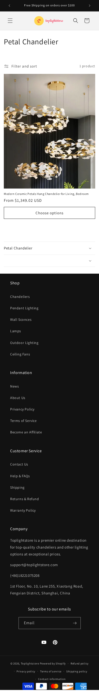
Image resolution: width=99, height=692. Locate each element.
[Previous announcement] (9, 5)
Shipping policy (76, 671)
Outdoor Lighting (24, 342)
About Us (17, 397)
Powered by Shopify (53, 663)
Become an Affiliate (26, 432)
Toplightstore (30, 663)
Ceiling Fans (20, 354)
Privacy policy (25, 671)
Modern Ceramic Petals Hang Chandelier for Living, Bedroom (46, 194)
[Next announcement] (89, 5)
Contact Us (19, 464)
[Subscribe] (74, 623)
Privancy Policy (22, 409)
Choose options (49, 212)
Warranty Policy (23, 510)
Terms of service (50, 671)
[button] (10, 20)
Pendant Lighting (24, 308)
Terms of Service (23, 420)
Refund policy (80, 663)
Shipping (17, 487)
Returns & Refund (24, 499)
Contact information (51, 679)
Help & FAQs (20, 476)
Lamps (15, 331)
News (14, 386)
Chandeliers (20, 296)
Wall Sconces (20, 319)
